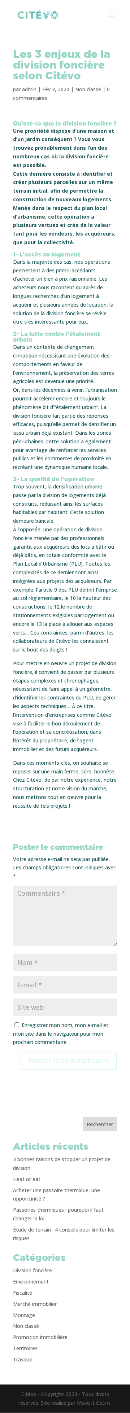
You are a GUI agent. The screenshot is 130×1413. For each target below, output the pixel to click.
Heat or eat (26, 1179)
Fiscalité (22, 1292)
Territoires (25, 1348)
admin (29, 89)
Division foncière (32, 1270)
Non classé (88, 89)
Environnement (31, 1281)
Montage (24, 1315)
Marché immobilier (35, 1303)
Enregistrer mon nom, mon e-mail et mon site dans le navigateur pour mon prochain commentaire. (60, 1034)
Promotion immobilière (40, 1337)
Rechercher (100, 1124)
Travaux (22, 1359)
